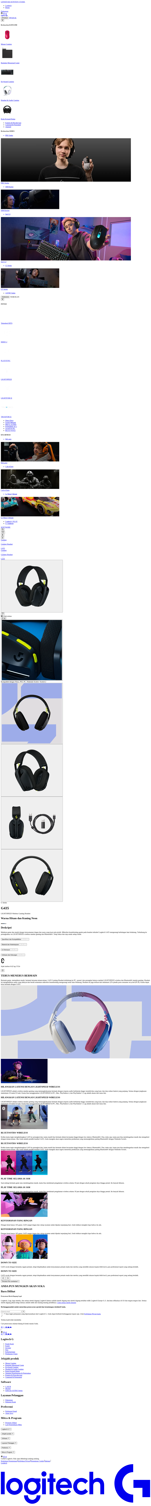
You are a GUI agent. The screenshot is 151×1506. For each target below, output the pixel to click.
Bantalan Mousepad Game (14, 1365)
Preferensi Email (11, 1411)
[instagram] (2, 1328)
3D (4, 618)
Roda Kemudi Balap (12, 1371)
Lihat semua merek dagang (66, 1303)
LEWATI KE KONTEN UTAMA (13, 2)
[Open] (2, 538)
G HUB (8, 1387)
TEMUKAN (5, 297)
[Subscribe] (23, 1311)
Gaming (4, 540)
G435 (3, 548)
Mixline (8, 1389)
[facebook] (6, 1328)
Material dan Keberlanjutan (10, 944)
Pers (6, 1350)
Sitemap (47, 1461)
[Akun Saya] (2, 535)
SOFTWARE (5, 527)
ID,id (5, 13)
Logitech (8, 6)
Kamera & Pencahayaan (13, 1375)
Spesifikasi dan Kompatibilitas (11, 939)
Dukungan (4, 11)
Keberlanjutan (10, 1352)
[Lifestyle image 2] (32, 713)
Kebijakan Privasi (24, 1461)
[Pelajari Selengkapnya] (2, 970)
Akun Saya (9, 1413)
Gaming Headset (7, 544)
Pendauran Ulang (11, 1354)
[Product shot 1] (32, 586)
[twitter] (4, 1328)
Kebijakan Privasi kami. (92, 1314)
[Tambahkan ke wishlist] (3, 613)
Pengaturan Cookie (37, 1461)
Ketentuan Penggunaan (9, 1461)
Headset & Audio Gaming (14, 1369)
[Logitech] (4, 16)
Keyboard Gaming (11, 1367)
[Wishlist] (3, 532)
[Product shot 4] (32, 875)
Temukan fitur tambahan (9, 1281)
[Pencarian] (3, 529)
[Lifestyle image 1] (32, 650)
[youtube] (9, 1328)
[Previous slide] (3, 1278)
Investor (8, 1348)
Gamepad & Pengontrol (13, 1377)
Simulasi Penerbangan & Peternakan (18, 1373)
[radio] (2, 923)
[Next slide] (8, 1278)
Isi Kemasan (6, 950)
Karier (7, 1346)
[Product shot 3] (32, 823)
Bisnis (7, 8)
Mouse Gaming (10, 1363)
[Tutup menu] (2, 20)
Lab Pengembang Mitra (13, 1425)
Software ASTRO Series (14, 1391)
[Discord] (10, 1328)
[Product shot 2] (32, 770)
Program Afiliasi (11, 1423)
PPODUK (5, 18)
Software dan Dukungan (9, 955)
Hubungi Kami (10, 1402)
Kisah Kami (9, 1344)
